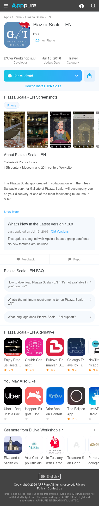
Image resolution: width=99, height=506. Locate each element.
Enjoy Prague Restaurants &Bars (12, 362)
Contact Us (55, 488)
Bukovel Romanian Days (55, 362)
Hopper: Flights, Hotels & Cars (34, 411)
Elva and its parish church (12, 460)
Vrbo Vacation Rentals (54, 411)
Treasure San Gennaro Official (76, 460)
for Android (23, 75)
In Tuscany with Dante (54, 460)
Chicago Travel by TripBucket (76, 362)
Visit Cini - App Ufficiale (34, 460)
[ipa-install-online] (81, 6)
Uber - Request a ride (12, 411)
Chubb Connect (33, 362)
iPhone (11, 105)
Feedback (28, 259)
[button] (6, 6)
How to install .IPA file (41, 85)
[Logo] (24, 5)
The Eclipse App (76, 411)
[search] (93, 6)
